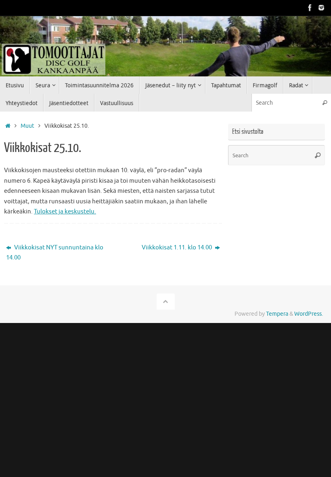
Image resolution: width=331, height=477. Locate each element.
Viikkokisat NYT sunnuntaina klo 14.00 (54, 253)
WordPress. (308, 313)
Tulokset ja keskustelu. (65, 211)
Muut (27, 125)
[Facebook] (310, 7)
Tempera (277, 313)
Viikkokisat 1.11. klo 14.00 (177, 247)
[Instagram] (321, 7)
